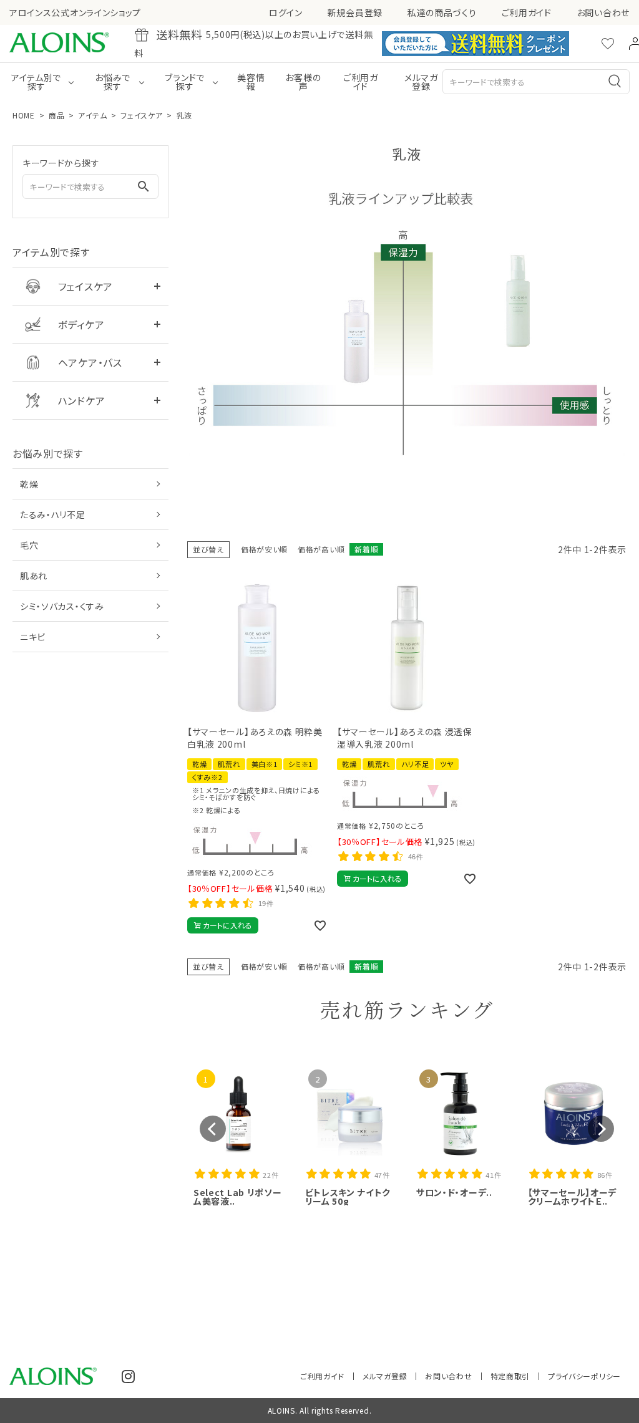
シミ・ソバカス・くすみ (62, 606)
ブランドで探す (185, 81)
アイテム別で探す (36, 81)
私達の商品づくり (442, 12)
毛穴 (29, 545)
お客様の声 (303, 81)
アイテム (92, 115)
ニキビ (33, 636)
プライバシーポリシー (584, 1376)
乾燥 (29, 484)
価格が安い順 (264, 549)
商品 (56, 115)
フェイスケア (141, 115)
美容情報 (251, 81)
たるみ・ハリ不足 (52, 514)
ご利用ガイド (527, 12)
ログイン (286, 12)
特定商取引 (510, 1376)
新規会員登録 (355, 12)
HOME (23, 115)
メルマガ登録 (421, 81)
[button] (213, 1129)
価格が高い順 (321, 549)
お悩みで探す (112, 81)
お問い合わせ (603, 12)
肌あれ (33, 575)
